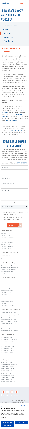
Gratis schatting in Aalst (6, 362)
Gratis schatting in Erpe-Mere (8, 381)
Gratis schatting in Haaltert (7, 375)
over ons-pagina (11, 120)
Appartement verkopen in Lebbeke (9, 326)
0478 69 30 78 (22, 163)
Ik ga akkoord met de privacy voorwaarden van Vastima (12, 218)
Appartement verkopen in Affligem (9, 315)
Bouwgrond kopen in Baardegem (9, 265)
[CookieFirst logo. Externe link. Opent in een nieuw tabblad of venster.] (1, 407)
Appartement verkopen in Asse (8, 319)
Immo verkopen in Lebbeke (7, 352)
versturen (13, 225)
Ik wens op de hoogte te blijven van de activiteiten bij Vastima (15, 213)
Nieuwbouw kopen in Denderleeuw (9, 280)
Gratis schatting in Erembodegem (9, 364)
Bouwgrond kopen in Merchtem (8, 273)
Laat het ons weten (15, 130)
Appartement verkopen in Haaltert (9, 325)
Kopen (5, 30)
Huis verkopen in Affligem (7, 290)
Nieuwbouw (8, 41)
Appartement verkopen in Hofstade (9, 317)
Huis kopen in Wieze (6, 248)
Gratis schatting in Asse (6, 370)
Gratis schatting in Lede (6, 379)
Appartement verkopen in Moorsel (9, 321)
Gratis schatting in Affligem (7, 366)
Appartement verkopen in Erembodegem (11, 314)
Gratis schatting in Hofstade (7, 368)
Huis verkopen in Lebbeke (7, 301)
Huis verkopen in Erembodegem (8, 288)
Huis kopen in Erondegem (7, 240)
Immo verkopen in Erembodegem (9, 339)
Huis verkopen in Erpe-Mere (7, 305)
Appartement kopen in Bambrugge (9, 256)
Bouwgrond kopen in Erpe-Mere (8, 269)
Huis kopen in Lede (5, 244)
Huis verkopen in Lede (6, 303)
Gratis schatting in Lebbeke (7, 377)
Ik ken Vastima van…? (8, 203)
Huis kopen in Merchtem (7, 246)
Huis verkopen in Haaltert (7, 299)
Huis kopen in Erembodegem (8, 239)
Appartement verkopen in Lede (8, 328)
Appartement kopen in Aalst (8, 255)
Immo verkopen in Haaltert (7, 350)
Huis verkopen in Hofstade (7, 292)
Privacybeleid (24, 405)
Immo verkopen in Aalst (6, 337)
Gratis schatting (9, 37)
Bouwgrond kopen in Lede (7, 271)
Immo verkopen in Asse (6, 344)
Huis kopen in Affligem (6, 235)
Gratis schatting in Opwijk (7, 373)
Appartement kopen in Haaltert (8, 258)
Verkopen (7, 33)
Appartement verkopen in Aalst (8, 312)
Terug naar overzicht (10, 26)
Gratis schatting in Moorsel (7, 372)
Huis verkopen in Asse (6, 294)
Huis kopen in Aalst (5, 233)
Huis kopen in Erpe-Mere (7, 242)
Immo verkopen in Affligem (7, 341)
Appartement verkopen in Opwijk (9, 323)
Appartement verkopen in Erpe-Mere (9, 330)
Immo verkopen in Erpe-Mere (8, 355)
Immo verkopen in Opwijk (7, 348)
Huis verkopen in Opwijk (7, 298)
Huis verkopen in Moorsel (7, 296)
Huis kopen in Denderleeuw (7, 237)
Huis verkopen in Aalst (6, 286)
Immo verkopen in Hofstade (7, 343)
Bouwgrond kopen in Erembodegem (9, 267)
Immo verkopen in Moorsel (7, 346)
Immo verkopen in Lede (6, 354)
